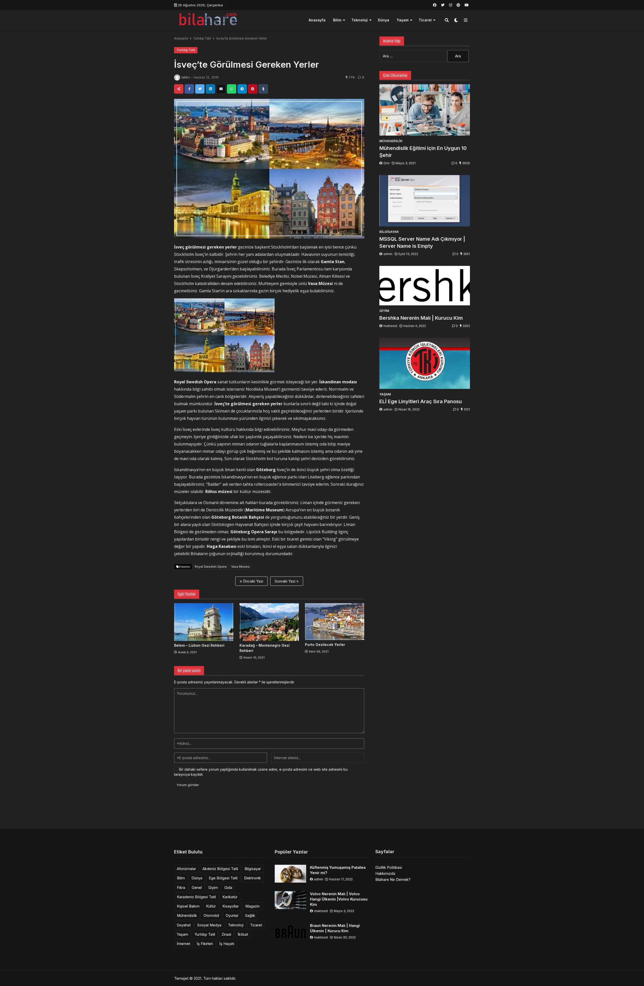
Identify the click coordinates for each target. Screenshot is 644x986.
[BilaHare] (208, 19)
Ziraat (226, 934)
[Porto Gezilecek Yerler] (334, 621)
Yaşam (403, 20)
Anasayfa (317, 20)
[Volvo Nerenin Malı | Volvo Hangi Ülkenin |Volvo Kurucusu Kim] (290, 900)
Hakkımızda (385, 873)
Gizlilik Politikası (388, 867)
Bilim (337, 20)
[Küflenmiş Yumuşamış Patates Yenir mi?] (290, 874)
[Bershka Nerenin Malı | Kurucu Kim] (424, 285)
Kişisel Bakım (188, 906)
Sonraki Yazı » (287, 581)
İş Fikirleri (205, 943)
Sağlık (250, 915)
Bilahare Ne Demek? (393, 879)
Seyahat (184, 925)
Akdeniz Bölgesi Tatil (220, 869)
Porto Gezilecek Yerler (325, 644)
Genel (197, 887)
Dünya (383, 20)
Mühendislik (187, 915)
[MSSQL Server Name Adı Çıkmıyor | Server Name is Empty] (424, 200)
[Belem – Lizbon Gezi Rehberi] (203, 622)
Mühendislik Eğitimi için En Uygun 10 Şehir (423, 151)
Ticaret (425, 20)
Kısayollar (230, 906)
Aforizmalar (186, 869)
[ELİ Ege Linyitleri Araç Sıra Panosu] (424, 363)
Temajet (181, 978)
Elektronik (252, 878)
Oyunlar (232, 915)
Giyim (213, 887)
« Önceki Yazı (251, 581)
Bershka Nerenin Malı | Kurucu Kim (421, 318)
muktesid (390, 326)
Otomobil (211, 915)
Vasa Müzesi (240, 566)
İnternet (183, 943)
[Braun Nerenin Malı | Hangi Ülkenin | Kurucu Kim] (290, 932)
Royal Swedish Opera (211, 566)
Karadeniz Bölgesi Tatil (196, 897)
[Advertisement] (322, 810)
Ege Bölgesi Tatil (223, 878)
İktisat (243, 934)
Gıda (228, 887)
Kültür (211, 906)
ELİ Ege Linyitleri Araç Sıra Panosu (420, 401)
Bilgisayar (253, 869)
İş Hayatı (226, 943)
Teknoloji (359, 20)
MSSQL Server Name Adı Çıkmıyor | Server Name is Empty (422, 242)
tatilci (185, 77)
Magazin (252, 906)
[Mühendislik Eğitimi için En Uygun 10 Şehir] (424, 110)
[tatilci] (177, 77)
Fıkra (181, 887)
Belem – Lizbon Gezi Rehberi (199, 645)
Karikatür (229, 897)
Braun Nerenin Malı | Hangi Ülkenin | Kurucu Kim (335, 928)
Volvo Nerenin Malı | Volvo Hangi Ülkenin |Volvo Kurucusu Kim (339, 899)
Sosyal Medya (209, 925)
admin (388, 254)
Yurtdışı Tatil (202, 38)
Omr (386, 163)
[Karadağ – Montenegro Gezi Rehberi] (269, 622)
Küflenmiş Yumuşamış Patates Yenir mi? (338, 870)
